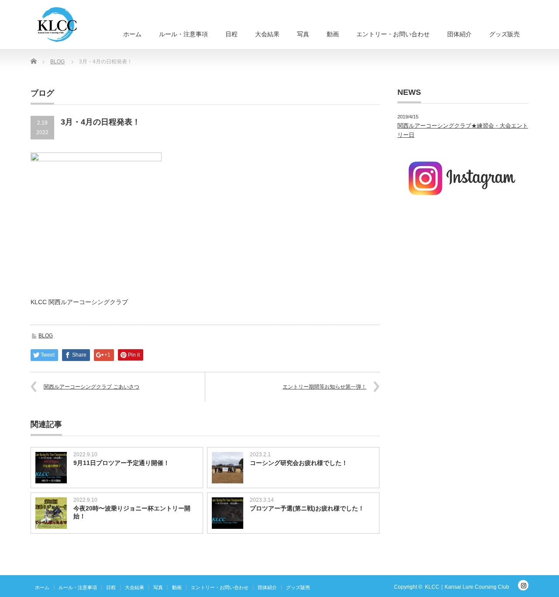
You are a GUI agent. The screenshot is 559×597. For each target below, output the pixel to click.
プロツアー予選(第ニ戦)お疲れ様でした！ (307, 508)
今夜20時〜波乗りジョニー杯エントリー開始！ (131, 512)
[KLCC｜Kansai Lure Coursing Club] (57, 24)
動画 (333, 34)
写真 (303, 34)
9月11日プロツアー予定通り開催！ (121, 462)
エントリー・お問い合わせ (393, 34)
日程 (231, 34)
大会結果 (267, 34)
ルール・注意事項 (183, 34)
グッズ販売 (504, 34)
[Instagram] (523, 585)
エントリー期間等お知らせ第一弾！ (324, 387)
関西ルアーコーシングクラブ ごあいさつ (91, 387)
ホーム (132, 34)
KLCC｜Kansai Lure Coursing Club (467, 587)
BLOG (45, 336)
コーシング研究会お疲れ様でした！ (299, 462)
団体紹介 (459, 34)
